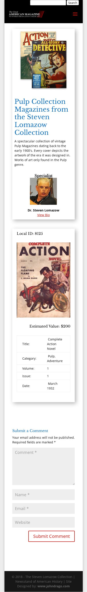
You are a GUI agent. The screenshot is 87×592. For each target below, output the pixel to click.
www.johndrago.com (53, 586)
